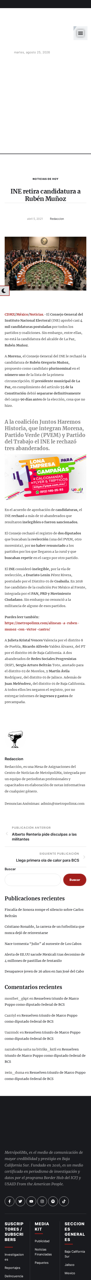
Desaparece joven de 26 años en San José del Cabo (44, 949)
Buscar (10, 847)
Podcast (70, 1267)
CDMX (10, 292)
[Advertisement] (45, 83)
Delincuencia (14, 1254)
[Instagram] (42, 1179)
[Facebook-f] (9, 1179)
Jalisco (69, 1242)
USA (68, 1259)
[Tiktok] (64, 1179)
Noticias (36, 292)
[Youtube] (31, 1179)
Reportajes (12, 1245)
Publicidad (42, 1219)
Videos (70, 1275)
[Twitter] (20, 1179)
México (22, 292)
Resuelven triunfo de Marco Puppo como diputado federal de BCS (45, 1033)
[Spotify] (53, 1179)
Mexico (70, 1251)
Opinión (10, 1262)
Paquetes (42, 1240)
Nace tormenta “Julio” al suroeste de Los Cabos (43, 921)
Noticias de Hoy (46, 156)
